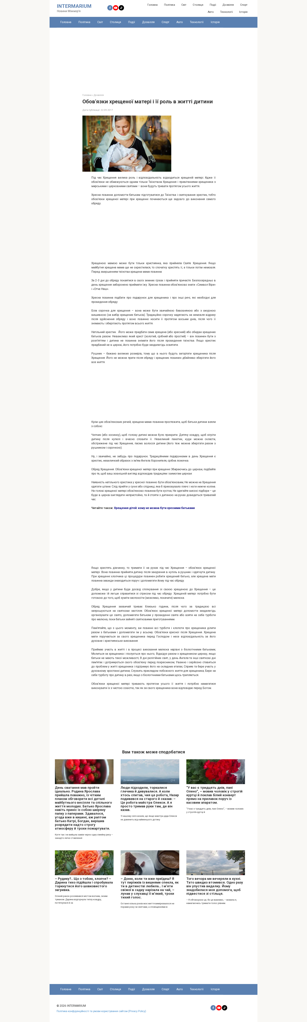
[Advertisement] (153, 58)
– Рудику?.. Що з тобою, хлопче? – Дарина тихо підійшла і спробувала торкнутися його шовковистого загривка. (84, 884)
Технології (226, 11)
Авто (211, 11)
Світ (183, 4)
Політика (169, 4)
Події (213, 4)
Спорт (243, 4)
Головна (152, 4)
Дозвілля (228, 4)
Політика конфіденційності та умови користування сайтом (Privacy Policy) (101, 1011)
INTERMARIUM (74, 6)
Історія (243, 11)
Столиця (198, 4)
